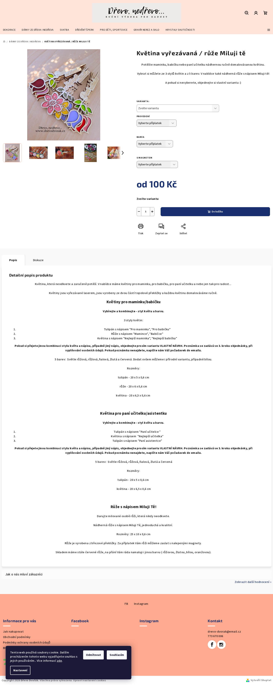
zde (59, 661)
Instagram (141, 604)
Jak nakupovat (13, 632)
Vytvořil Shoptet (261, 680)
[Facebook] (212, 644)
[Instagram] (221, 644)
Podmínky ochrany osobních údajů (26, 642)
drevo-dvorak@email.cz (224, 632)
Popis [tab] (13, 260)
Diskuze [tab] (38, 260)
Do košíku (217, 212)
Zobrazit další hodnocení (252, 582)
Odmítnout (93, 655)
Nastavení (20, 670)
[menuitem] (9, 30)
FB (126, 604)
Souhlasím (117, 655)
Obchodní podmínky (17, 637)
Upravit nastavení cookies (89, 680)
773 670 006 (215, 636)
